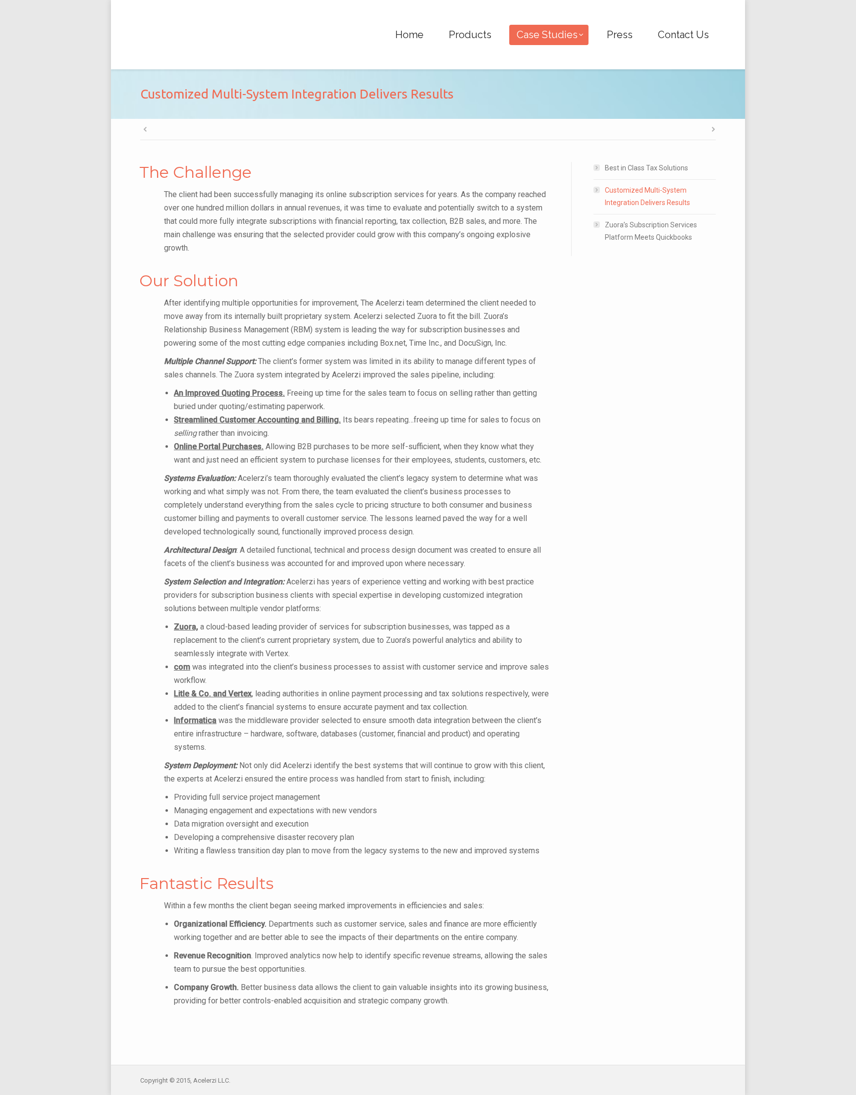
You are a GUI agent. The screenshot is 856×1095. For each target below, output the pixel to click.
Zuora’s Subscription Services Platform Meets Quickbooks (651, 231)
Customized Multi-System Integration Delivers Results (647, 196)
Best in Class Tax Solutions (646, 168)
